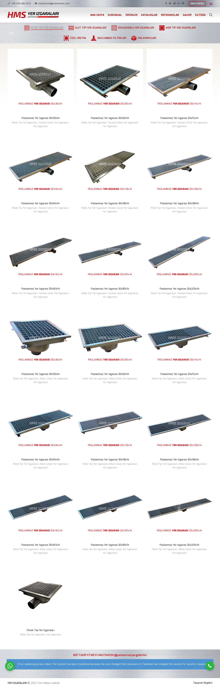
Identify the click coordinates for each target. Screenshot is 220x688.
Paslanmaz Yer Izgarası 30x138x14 (179, 203)
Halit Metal (197, 3)
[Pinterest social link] (174, 3)
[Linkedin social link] (179, 3)
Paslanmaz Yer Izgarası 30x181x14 (110, 288)
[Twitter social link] (170, 3)
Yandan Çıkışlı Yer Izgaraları (53, 122)
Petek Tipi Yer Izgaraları (24, 122)
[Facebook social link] (166, 3)
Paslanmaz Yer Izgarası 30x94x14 (40, 203)
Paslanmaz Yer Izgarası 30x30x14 (41, 118)
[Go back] (12, 33)
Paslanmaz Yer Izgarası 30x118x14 (110, 203)
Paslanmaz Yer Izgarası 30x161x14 (40, 288)
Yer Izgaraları (40, 126)
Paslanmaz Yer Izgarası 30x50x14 (110, 118)
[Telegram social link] (183, 3)
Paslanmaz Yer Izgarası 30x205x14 (179, 288)
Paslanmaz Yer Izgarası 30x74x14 (179, 118)
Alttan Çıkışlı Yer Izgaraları (54, 378)
